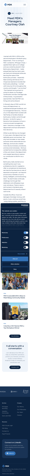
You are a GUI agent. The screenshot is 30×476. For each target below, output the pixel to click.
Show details (21, 253)
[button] (25, 4)
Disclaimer (16, 469)
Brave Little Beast (10, 473)
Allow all (15, 258)
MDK (12, 13)
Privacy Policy (11, 469)
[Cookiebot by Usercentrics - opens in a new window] (21, 205)
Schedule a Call (15, 367)
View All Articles (15, 336)
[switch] (26, 237)
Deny (15, 269)
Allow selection (15, 264)
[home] (8, 4)
